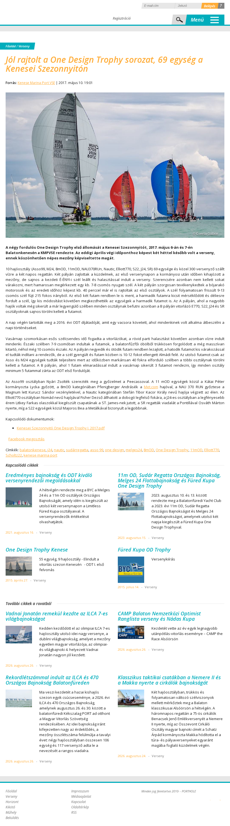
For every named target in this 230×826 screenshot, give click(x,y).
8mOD (149, 449)
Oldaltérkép (80, 807)
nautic (59, 449)
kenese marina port (40, 455)
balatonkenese (33, 449)
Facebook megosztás (26, 438)
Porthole (43, 12)
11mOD (196, 449)
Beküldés (12, 817)
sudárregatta (77, 449)
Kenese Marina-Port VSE (36, 82)
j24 (49, 449)
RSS (74, 812)
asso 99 (96, 449)
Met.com (151, 386)
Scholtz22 (14, 455)
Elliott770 (211, 449)
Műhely (11, 812)
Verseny (24, 46)
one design (114, 449)
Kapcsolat (78, 801)
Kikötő (10, 807)
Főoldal (11, 46)
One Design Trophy (172, 449)
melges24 (134, 449)
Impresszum (80, 791)
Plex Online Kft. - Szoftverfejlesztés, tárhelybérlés (210, 797)
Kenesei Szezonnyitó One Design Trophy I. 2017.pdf (61, 428)
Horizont (12, 801)
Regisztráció (122, 18)
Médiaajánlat (81, 796)
